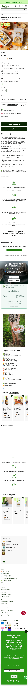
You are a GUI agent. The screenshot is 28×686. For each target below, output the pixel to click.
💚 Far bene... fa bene (6, 580)
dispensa (12, 494)
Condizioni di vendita (6, 594)
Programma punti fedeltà (7, 610)
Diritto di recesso (5, 596)
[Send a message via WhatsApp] (25, 677)
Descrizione (4, 116)
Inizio (2, 14)
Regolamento (14, 277)
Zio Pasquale (4, 19)
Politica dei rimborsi (5, 599)
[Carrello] (22, 6)
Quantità (3, 88)
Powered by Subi (9, 110)
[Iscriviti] (22, 671)
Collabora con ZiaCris (6, 615)
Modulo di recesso (5, 598)
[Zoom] (25, 47)
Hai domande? (5, 176)
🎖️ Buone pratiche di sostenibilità (9, 578)
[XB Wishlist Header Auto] (16, 6)
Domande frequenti (5, 589)
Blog (2, 582)
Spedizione (10, 121)
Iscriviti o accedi (14, 280)
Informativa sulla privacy (7, 601)
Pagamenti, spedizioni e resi (7, 614)
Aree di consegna (5, 612)
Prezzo (3, 52)
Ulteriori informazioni (14, 306)
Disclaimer (3, 605)
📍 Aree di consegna (6, 575)
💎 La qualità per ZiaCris (7, 576)
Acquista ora (14, 129)
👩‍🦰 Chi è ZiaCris (5, 571)
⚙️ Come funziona (5, 573)
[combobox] (14, 9)
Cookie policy (4, 603)
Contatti (3, 587)
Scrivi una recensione (14, 250)
